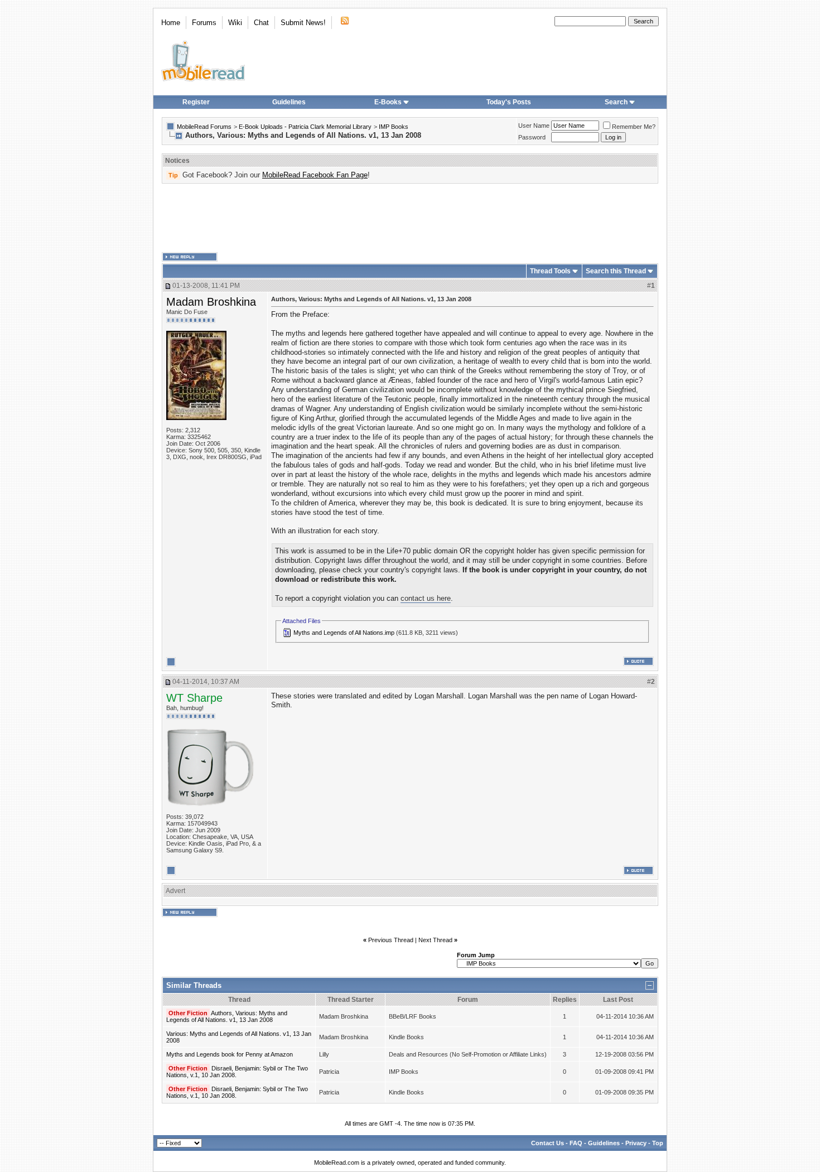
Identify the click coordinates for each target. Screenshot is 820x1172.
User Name (533, 125)
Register (196, 102)
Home (170, 22)
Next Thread (435, 940)
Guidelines (289, 102)
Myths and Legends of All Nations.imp (343, 632)
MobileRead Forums (204, 126)
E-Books (388, 102)
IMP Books (393, 126)
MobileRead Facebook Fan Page (315, 175)
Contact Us (547, 1143)
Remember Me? (633, 126)
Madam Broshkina (211, 302)
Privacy (636, 1143)
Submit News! (303, 22)
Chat (261, 22)
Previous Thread (390, 940)
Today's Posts (508, 102)
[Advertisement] (410, 218)
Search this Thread (616, 271)
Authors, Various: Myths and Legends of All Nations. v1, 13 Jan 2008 (226, 1016)
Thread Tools (550, 271)
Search (616, 102)
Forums (204, 22)
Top (657, 1143)
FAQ (576, 1143)
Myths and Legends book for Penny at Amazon (229, 1054)
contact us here (426, 598)
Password (532, 137)
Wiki (235, 22)
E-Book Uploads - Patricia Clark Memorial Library (305, 126)
